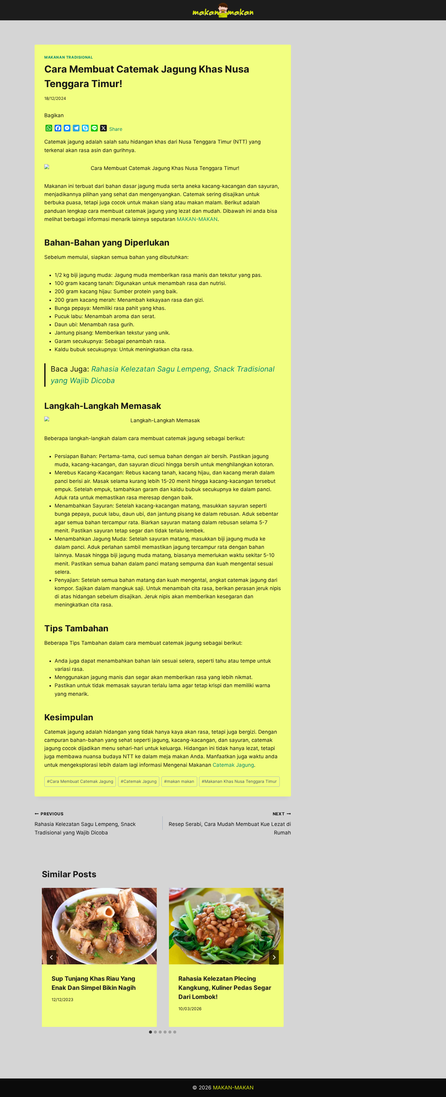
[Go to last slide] (51, 957)
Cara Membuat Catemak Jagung (80, 781)
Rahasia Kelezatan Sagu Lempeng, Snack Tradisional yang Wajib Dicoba (85, 823)
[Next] (274, 957)
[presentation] (99, 926)
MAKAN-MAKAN (233, 1088)
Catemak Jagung (233, 765)
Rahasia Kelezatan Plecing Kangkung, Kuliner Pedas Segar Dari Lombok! (224, 987)
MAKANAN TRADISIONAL (68, 57)
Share (115, 129)
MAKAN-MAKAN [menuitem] (197, 219)
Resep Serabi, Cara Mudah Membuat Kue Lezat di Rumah (230, 823)
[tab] (150, 1032)
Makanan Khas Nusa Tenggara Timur (239, 781)
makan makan (179, 781)
